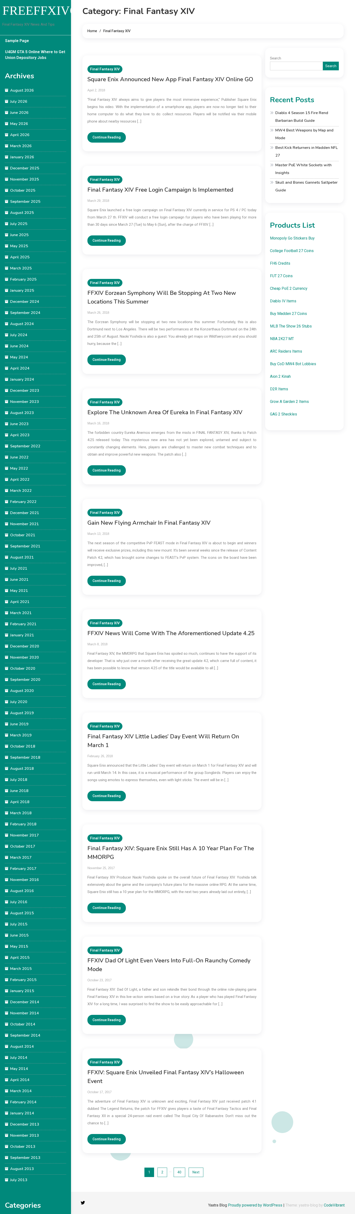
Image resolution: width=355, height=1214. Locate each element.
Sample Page (17, 40)
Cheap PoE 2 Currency (288, 288)
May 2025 (19, 246)
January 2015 (22, 991)
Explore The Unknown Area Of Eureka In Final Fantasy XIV (164, 412)
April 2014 (19, 1080)
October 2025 (22, 190)
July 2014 (18, 1057)
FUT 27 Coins (281, 276)
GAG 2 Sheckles (283, 414)
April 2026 (19, 135)
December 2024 (24, 301)
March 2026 (21, 146)
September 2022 (25, 446)
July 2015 (18, 924)
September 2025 (25, 201)
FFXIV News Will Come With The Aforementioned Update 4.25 (171, 633)
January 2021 (22, 635)
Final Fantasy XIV (105, 69)
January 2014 (22, 1113)
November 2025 (24, 179)
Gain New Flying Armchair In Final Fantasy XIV (149, 523)
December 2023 (24, 390)
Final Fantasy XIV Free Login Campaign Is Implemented (160, 190)
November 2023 (24, 401)
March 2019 (21, 735)
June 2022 (19, 457)
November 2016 (24, 879)
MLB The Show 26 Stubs (291, 326)
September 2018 (25, 757)
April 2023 (19, 435)
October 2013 (22, 1146)
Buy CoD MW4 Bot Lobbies (293, 364)
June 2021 (19, 579)
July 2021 (18, 568)
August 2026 (22, 90)
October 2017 (22, 846)
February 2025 (23, 279)
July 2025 (18, 223)
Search (275, 58)
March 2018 (21, 813)
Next (195, 1172)
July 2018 (18, 779)
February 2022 (23, 501)
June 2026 (19, 112)
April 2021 (19, 601)
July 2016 (18, 902)
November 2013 (24, 1135)
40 (179, 1172)
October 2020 (22, 668)
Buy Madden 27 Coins (288, 313)
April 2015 (19, 957)
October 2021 (22, 535)
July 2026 (18, 101)
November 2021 (24, 524)
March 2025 (21, 268)
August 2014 (22, 1046)
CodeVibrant (334, 1205)
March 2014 (21, 1091)
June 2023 (19, 424)
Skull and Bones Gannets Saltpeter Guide (306, 186)
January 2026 (22, 157)
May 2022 (19, 468)
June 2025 (19, 235)
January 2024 (22, 379)
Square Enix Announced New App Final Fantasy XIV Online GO (170, 79)
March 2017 (21, 857)
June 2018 (19, 790)
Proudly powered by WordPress (255, 1205)
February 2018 (23, 824)
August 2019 (22, 713)
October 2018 (22, 746)
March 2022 (21, 490)
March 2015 (21, 968)
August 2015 (22, 913)
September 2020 (25, 679)
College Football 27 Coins (292, 250)
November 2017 (24, 835)
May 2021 (19, 590)
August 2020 (22, 690)
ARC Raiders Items (286, 351)
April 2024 (19, 368)
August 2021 (22, 557)
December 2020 (24, 646)
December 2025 (24, 168)
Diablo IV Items (283, 301)
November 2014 (24, 1013)
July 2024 (18, 335)
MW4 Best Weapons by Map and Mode (304, 134)
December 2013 (24, 1124)
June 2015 (19, 935)
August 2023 (22, 412)
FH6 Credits (280, 263)
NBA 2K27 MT (282, 338)
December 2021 (24, 513)
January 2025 (22, 290)
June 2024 (19, 346)
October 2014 (22, 1024)
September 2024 (25, 312)
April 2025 (19, 257)
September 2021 (25, 546)
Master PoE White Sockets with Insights (303, 168)
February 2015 (23, 979)
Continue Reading (106, 137)
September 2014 (25, 1035)
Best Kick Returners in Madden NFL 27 (306, 151)
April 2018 (19, 802)
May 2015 (19, 946)
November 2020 (24, 657)
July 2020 (18, 702)
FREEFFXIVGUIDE (55, 10)
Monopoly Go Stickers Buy (292, 238)
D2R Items (279, 389)
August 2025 (22, 212)
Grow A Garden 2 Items (289, 401)
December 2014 (24, 1002)
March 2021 (21, 613)
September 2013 (25, 1157)
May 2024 (19, 357)
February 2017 (23, 868)
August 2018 (22, 768)
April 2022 (19, 479)
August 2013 (22, 1168)
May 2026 (19, 123)
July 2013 (18, 1180)
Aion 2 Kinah (280, 376)
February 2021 (23, 624)
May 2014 (19, 1068)
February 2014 (23, 1102)
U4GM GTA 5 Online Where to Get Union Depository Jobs (35, 55)
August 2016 (22, 891)
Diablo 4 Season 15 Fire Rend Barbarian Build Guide (301, 116)
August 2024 (22, 324)
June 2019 (19, 724)
